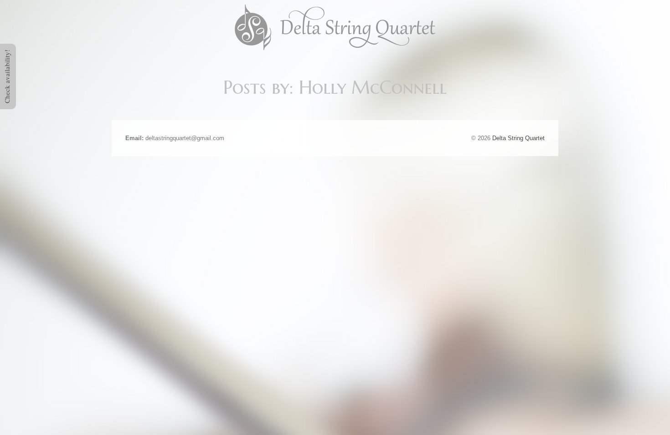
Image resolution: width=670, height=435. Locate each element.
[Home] (335, 26)
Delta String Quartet (518, 138)
